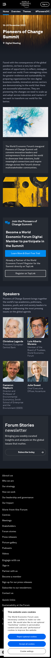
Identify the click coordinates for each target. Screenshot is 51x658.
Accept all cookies (27, 644)
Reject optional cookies (27, 637)
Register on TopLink (25, 273)
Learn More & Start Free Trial (25, 253)
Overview (16, 11)
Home (6, 11)
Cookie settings (26, 651)
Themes (27, 11)
